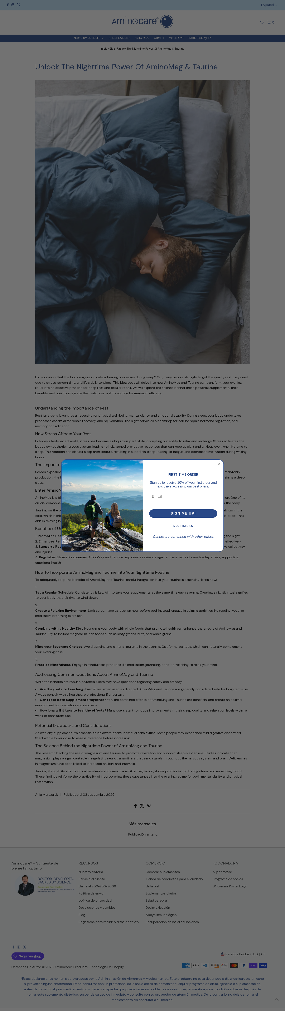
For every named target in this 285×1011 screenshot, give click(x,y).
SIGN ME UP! (183, 513)
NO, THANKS (183, 526)
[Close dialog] (219, 463)
